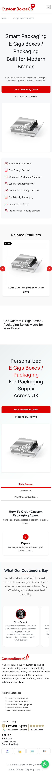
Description (26, 490)
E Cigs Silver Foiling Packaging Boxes (26, 287)
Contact (39, 769)
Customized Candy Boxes (18, 701)
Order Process (26, 484)
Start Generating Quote (26, 89)
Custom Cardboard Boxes (18, 698)
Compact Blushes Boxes (17, 707)
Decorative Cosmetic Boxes (18, 710)
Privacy (20, 769)
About (12, 769)
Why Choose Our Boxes (26, 497)
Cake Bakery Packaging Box (19, 704)
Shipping (29, 769)
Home (4, 18)
